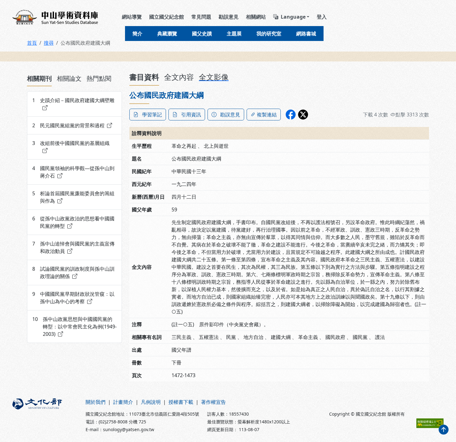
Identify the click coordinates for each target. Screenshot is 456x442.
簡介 (137, 33)
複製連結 (267, 114)
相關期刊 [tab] (39, 78)
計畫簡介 (123, 402)
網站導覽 (132, 16)
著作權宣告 (213, 402)
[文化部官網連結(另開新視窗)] (45, 415)
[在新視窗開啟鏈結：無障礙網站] (430, 423)
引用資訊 (191, 114)
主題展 (234, 33)
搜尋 (49, 42)
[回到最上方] (444, 430)
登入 (322, 16)
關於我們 (95, 402)
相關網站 (256, 16)
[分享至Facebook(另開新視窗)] (291, 114)
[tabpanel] (74, 217)
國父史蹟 (202, 33)
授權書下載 (180, 402)
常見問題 (201, 16)
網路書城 (306, 33)
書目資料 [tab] (144, 77)
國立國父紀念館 (166, 16)
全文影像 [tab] (214, 77)
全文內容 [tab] (179, 77)
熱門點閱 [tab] (99, 78)
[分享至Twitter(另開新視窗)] (303, 114)
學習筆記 (152, 114)
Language (293, 16)
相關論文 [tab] (69, 78)
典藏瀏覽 (167, 33)
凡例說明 (151, 402)
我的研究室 (269, 33)
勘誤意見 (229, 16)
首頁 (32, 42)
